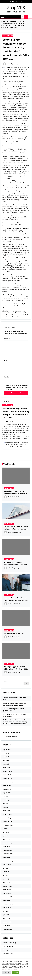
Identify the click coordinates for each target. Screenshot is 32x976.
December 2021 (7, 929)
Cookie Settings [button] (6, 972)
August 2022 (7, 907)
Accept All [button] (15, 972)
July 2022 (6, 911)
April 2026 (6, 764)
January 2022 (7, 925)
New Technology (8, 35)
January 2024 (7, 846)
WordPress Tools (8, 953)
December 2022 (7, 893)
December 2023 (7, 850)
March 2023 (6, 882)
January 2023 (7, 889)
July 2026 (6, 753)
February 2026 (7, 771)
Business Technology (9, 943)
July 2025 (5, 796)
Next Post (5, 401)
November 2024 (8, 825)
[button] (22, 17)
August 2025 (7, 793)
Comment (7, 338)
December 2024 (8, 821)
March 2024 (6, 839)
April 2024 (6, 836)
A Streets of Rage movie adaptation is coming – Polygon (15, 563)
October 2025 (7, 785)
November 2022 (8, 897)
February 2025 (7, 814)
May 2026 (6, 760)
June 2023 (6, 871)
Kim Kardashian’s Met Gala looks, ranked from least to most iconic (16, 528)
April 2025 (6, 807)
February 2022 (7, 922)
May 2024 (6, 832)
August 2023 (7, 864)
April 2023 (6, 879)
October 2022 (7, 900)
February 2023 (7, 886)
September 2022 (8, 904)
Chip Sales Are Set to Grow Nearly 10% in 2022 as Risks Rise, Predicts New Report (16, 492)
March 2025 (6, 810)
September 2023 (8, 861)
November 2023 (8, 854)
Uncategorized (7, 950)
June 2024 (6, 828)
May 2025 (5, 803)
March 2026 (6, 767)
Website (6, 377)
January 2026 (7, 775)
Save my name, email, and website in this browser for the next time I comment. (17, 387)
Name (6, 360)
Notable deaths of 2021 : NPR (15, 633)
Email (6, 369)
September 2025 (8, 789)
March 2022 (6, 918)
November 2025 (7, 782)
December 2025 (7, 778)
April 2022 (6, 915)
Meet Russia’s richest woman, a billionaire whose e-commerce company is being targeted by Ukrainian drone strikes (16, 722)
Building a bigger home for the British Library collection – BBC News (15, 668)
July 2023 (6, 868)
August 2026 (7, 749)
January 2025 (7, 818)
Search (5, 681)
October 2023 (7, 857)
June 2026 (6, 757)
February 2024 (7, 843)
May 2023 (6, 875)
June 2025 (6, 800)
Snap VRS (16, 7)
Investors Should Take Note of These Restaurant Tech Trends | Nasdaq (16, 599)
